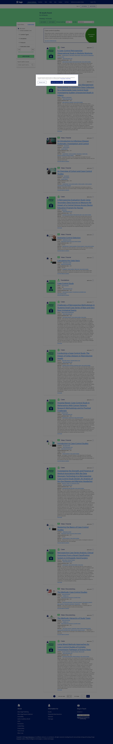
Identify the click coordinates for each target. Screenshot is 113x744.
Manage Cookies (42, 82)
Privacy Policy (62, 78)
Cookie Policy (68, 78)
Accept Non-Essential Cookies (70, 82)
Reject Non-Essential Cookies (56, 82)
